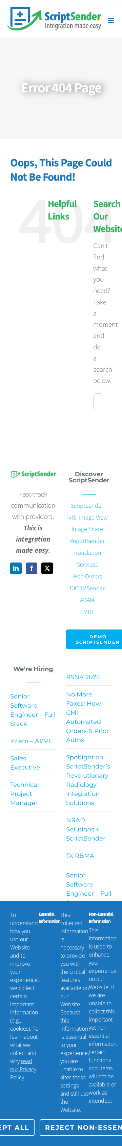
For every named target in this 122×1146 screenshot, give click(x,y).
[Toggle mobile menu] (111, 20)
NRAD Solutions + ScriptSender (85, 829)
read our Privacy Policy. (23, 1069)
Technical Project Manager (24, 794)
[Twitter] (47, 568)
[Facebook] (31, 568)
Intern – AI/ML (31, 741)
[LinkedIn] (16, 568)
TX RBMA (80, 856)
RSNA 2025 (83, 677)
